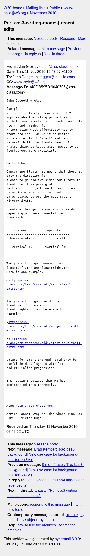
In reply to (33, 54)
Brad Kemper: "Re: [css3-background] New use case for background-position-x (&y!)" (42, 454)
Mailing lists (35, 8)
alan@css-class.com (58, 66)
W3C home (13, 8)
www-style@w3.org (30, 82)
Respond (67, 38)
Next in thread (55, 54)
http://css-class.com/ (35, 405)
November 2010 (43, 13)
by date (72, 515)
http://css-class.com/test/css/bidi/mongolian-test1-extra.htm (43, 326)
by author (47, 520)
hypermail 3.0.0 (67, 539)
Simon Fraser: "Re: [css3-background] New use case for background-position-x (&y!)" (45, 470)
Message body (46, 38)
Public (54, 8)
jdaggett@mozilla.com (56, 77)
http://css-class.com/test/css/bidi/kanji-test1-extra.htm (39, 284)
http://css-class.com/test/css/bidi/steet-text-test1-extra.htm (44, 343)
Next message (53, 49)
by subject (28, 520)
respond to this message (50, 504)
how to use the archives (36, 525)
